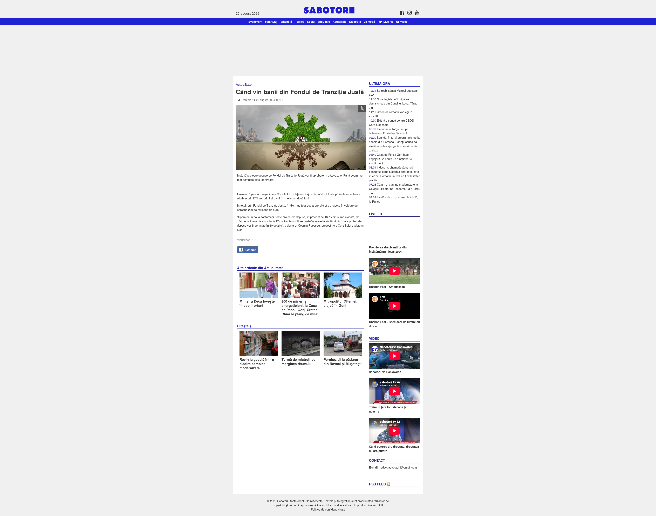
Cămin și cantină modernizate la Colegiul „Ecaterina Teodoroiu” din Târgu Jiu (394, 188)
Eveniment (255, 22)
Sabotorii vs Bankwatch (385, 372)
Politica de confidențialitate (328, 509)
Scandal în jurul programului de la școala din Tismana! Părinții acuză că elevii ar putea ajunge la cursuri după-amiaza (394, 143)
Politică (299, 22)
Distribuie (249, 250)
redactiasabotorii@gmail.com (398, 467)
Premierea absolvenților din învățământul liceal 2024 (388, 249)
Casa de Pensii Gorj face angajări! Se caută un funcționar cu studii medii (391, 158)
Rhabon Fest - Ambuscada (387, 287)
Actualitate (339, 22)
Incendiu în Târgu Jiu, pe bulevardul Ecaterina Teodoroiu (388, 131)
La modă (369, 22)
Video (403, 22)
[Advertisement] (328, 50)
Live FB (388, 22)
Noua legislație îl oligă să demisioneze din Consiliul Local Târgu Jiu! (393, 103)
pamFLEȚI (271, 22)
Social (311, 22)
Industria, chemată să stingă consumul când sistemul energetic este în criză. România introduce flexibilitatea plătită (394, 173)
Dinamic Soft (375, 505)
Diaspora (355, 22)
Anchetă (286, 22)
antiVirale (324, 22)
